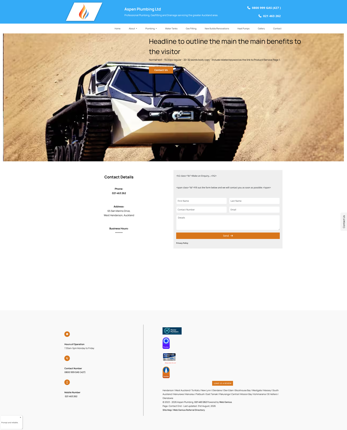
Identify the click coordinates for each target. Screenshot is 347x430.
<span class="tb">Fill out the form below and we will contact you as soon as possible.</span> (223, 187)
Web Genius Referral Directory (189, 409)
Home (117, 28)
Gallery (261, 28)
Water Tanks (171, 28)
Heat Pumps (243, 28)
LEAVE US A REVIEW (222, 383)
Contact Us (161, 70)
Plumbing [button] (150, 28)
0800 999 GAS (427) (74, 372)
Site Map (167, 409)
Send (226, 235)
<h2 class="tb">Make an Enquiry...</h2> (196, 175)
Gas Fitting (191, 28)
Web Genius (225, 402)
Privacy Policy (182, 243)
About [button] (132, 28)
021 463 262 (70, 396)
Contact (277, 28)
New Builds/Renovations (217, 28)
